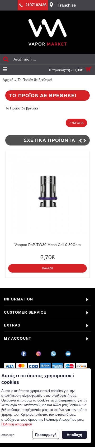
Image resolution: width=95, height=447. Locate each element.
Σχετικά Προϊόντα (49, 140)
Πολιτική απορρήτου (16, 424)
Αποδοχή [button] (74, 435)
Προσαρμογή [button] (45, 435)
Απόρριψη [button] (7, 434)
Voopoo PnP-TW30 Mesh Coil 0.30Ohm (48, 245)
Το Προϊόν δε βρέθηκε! (35, 80)
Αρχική (8, 80)
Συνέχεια (76, 122)
